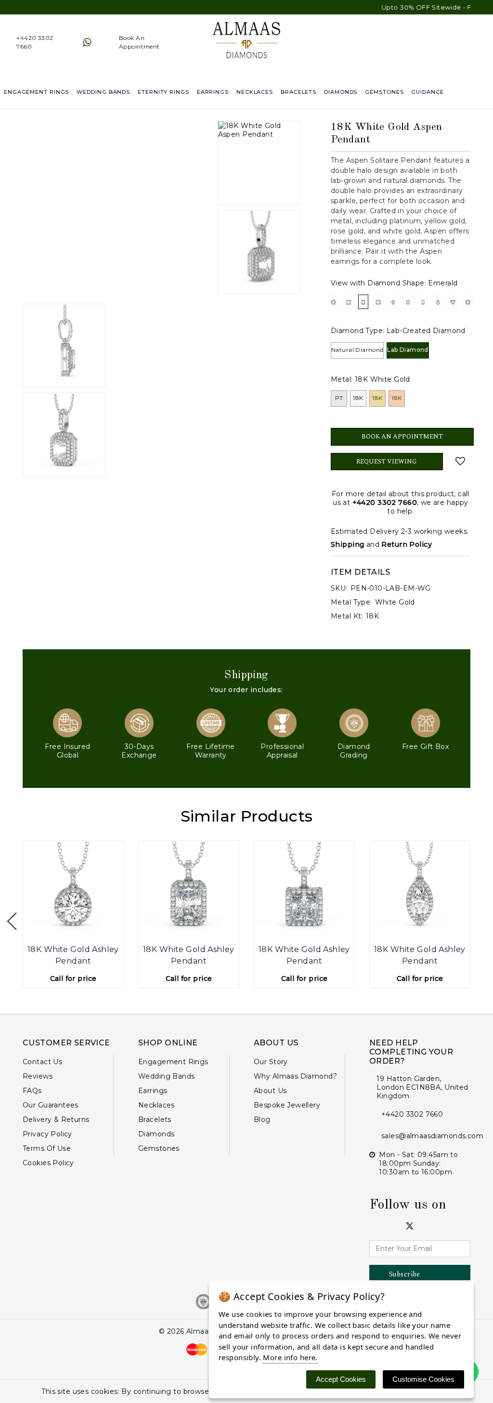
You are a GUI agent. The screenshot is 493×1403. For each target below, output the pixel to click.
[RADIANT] (423, 302)
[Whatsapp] (87, 42)
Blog (262, 1119)
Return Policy (406, 544)
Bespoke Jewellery (287, 1105)
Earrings (213, 92)
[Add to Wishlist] (460, 461)
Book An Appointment (402, 436)
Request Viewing (386, 461)
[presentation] (11, 921)
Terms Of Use (47, 1148)
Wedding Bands (103, 92)
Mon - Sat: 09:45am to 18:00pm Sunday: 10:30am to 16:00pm (418, 1163)
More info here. (290, 1357)
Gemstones (384, 92)
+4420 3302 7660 (384, 502)
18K (358, 397)
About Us (270, 1090)
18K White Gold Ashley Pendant (73, 955)
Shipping (347, 544)
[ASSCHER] (378, 302)
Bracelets (298, 92)
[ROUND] (333, 302)
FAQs (32, 1090)
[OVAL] (408, 302)
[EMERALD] (363, 302)
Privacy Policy (47, 1134)
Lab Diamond (407, 349)
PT (339, 397)
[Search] (486, 92)
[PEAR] (438, 302)
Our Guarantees (50, 1105)
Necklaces (254, 92)
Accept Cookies (341, 1379)
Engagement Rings (36, 92)
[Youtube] (422, 1225)
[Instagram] (385, 1225)
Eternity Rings (163, 92)
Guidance (427, 92)
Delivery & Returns (56, 1119)
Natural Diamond (357, 349)
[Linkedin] (397, 1225)
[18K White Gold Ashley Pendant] (73, 891)
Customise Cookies (423, 1379)
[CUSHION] (468, 302)
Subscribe (404, 1274)
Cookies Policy (48, 1162)
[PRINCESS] (348, 302)
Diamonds (340, 92)
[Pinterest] (434, 1225)
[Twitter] (410, 1226)
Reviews (37, 1076)
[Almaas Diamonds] (247, 42)
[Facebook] (372, 1225)
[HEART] (453, 302)
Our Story (271, 1061)
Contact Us (42, 1061)
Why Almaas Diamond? (295, 1076)
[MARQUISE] (393, 302)
